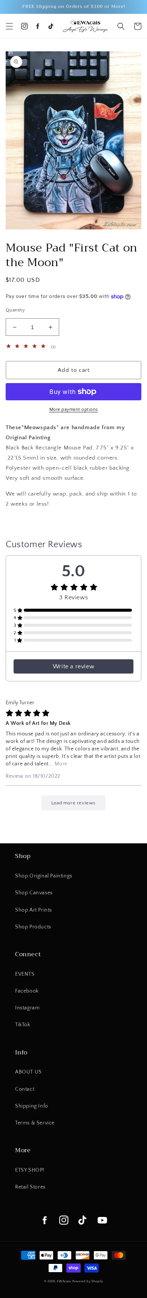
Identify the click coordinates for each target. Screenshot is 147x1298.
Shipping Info (31, 1106)
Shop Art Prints (33, 910)
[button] (9, 26)
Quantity (15, 310)
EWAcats (64, 1281)
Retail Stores (30, 1187)
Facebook (27, 991)
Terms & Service (35, 1123)
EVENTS (25, 974)
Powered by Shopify (87, 1281)
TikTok (23, 1025)
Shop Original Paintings (43, 876)
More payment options (73, 409)
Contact (24, 1089)
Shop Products (33, 927)
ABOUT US (28, 1072)
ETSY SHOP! (29, 1170)
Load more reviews (73, 802)
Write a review (73, 666)
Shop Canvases (34, 893)
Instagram (27, 1008)
